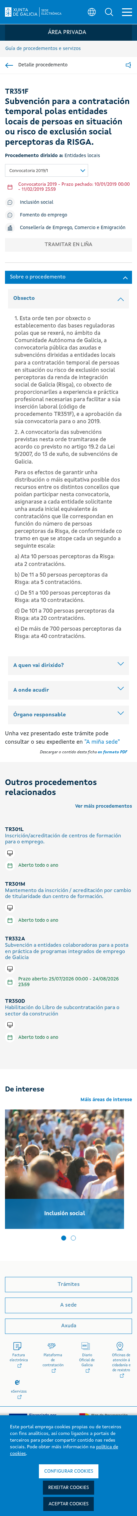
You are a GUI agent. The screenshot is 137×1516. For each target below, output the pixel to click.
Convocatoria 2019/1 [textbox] (28, 171)
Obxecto (24, 298)
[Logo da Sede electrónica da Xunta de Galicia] (33, 12)
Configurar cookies (68, 1471)
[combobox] (46, 170)
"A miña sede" (102, 742)
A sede (68, 1305)
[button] (109, 12)
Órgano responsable (39, 715)
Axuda (68, 1326)
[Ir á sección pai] (9, 65)
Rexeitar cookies (68, 1487)
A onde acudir (31, 690)
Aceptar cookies (68, 1504)
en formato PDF (112, 752)
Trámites (69, 1284)
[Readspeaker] (128, 65)
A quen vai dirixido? (38, 665)
